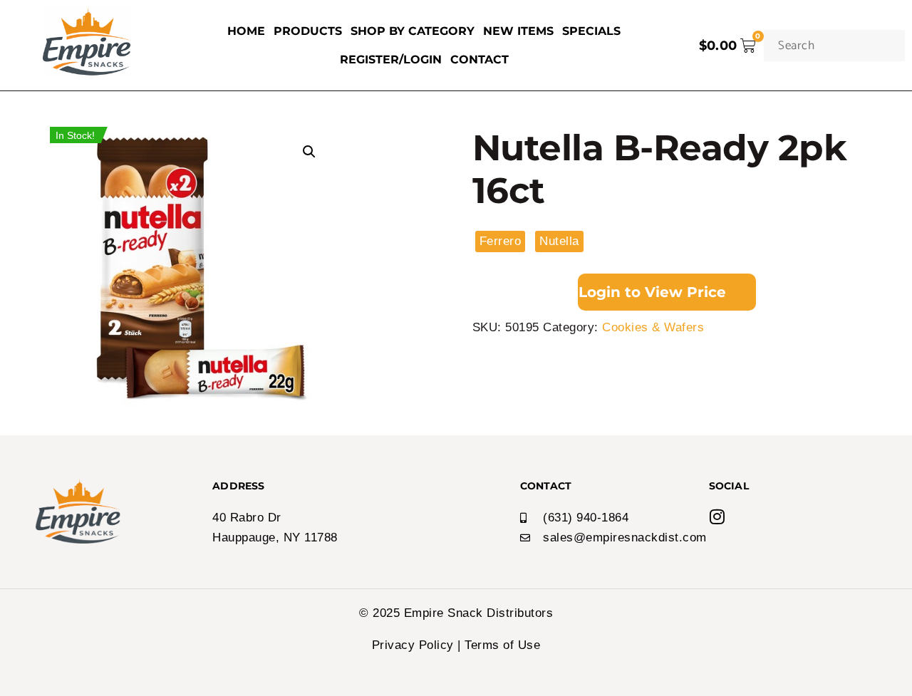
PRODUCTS (308, 31)
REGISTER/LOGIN (391, 59)
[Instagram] (717, 516)
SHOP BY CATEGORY (413, 31)
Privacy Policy (413, 645)
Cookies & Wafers (653, 327)
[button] (309, 152)
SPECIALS (591, 31)
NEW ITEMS (518, 31)
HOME (246, 31)
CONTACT (479, 59)
